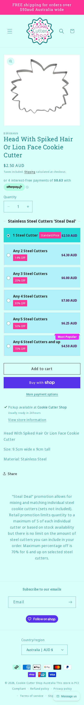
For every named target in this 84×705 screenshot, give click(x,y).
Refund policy (39, 688)
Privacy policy (63, 688)
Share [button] (12, 473)
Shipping (29, 172)
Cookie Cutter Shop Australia (36, 683)
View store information (27, 419)
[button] (9, 31)
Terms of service (31, 696)
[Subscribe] (70, 602)
